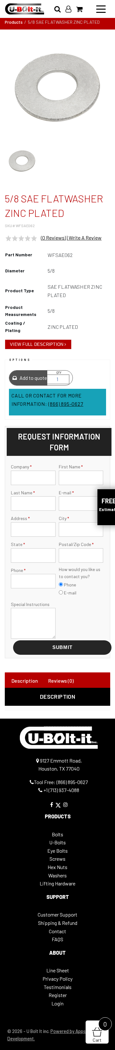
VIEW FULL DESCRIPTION (36, 344)
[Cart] (81, 9)
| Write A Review (84, 238)
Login (57, 1003)
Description (25, 681)
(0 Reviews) (53, 238)
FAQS (57, 939)
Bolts (57, 834)
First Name (71, 466)
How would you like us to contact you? (79, 573)
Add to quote (33, 378)
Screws (57, 859)
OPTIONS (19, 360)
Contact (57, 931)
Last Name (23, 492)
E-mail (66, 492)
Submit (62, 647)
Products (14, 22)
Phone (18, 570)
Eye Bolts (57, 851)
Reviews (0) (61, 681)
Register (58, 995)
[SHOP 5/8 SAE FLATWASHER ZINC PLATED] (57, 87)
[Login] (70, 9)
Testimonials (58, 987)
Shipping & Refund (57, 923)
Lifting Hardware (57, 883)
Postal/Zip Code (76, 544)
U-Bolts (57, 842)
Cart (100, 1031)
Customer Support (57, 914)
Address (20, 518)
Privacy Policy (57, 979)
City (64, 518)
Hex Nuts (57, 867)
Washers (57, 875)
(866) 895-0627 (65, 404)
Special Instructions (30, 604)
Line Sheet (57, 970)
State (18, 544)
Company (21, 466)
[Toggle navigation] (101, 8)
